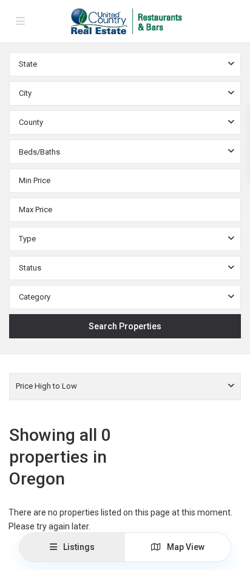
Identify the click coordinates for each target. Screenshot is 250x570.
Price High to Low (46, 386)
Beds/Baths (39, 151)
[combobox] (125, 64)
